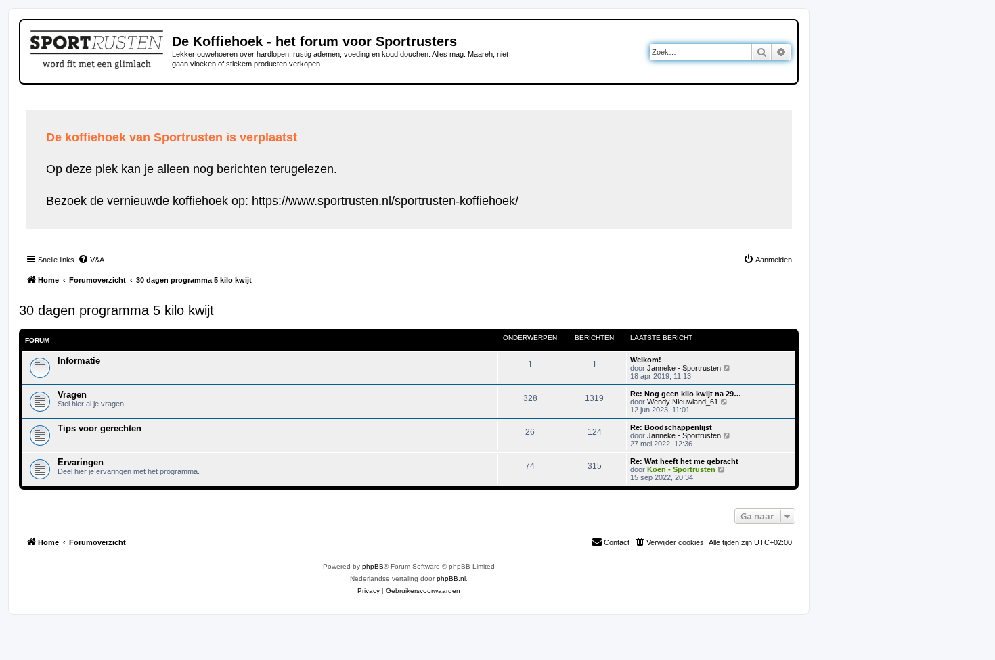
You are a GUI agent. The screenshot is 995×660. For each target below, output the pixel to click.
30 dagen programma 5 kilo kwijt (116, 310)
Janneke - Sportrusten (684, 368)
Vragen (72, 395)
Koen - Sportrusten (681, 469)
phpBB (373, 566)
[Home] (98, 47)
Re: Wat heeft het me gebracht (684, 461)
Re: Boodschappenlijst (671, 427)
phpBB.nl (451, 578)
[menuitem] (91, 260)
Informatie (79, 361)
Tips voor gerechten (99, 428)
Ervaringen (81, 462)
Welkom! (645, 360)
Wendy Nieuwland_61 (682, 402)
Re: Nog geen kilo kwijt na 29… (685, 394)
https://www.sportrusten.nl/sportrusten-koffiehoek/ (385, 201)
